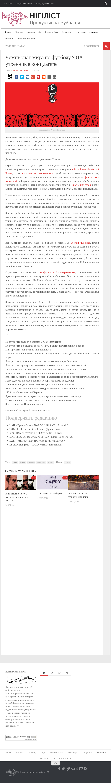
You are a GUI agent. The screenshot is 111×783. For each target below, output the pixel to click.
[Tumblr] (77, 769)
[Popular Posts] (44, 673)
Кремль (22, 462)
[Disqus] (52, 548)
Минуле (19, 31)
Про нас (8, 3)
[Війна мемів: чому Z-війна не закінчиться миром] (20, 482)
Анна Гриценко (21, 70)
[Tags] (67, 673)
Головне (93, 31)
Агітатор (66, 31)
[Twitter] (63, 769)
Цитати (9, 38)
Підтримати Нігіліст (16, 671)
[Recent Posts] (52, 673)
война (15, 462)
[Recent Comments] (59, 673)
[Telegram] (68, 769)
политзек (31, 462)
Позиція (31, 31)
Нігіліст (45, 16)
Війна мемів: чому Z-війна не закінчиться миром (16, 497)
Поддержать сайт (45, 3)
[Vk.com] (73, 769)
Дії (40, 31)
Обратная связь (24, 3)
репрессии (41, 462)
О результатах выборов (49, 493)
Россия (67, 462)
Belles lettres (51, 31)
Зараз (8, 31)
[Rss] (85, 769)
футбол (50, 462)
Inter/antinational (26, 38)
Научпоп (81, 31)
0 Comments (91, 46)
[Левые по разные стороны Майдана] (83, 482)
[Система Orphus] (21, 739)
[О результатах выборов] (52, 482)
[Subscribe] (81, 769)
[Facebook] (59, 769)
